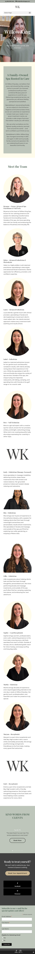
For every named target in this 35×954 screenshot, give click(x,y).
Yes (4, 938)
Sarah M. (17, 830)
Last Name (5, 929)
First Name (6, 923)
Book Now (17, 840)
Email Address (7, 916)
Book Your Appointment (17, 873)
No (4, 940)
